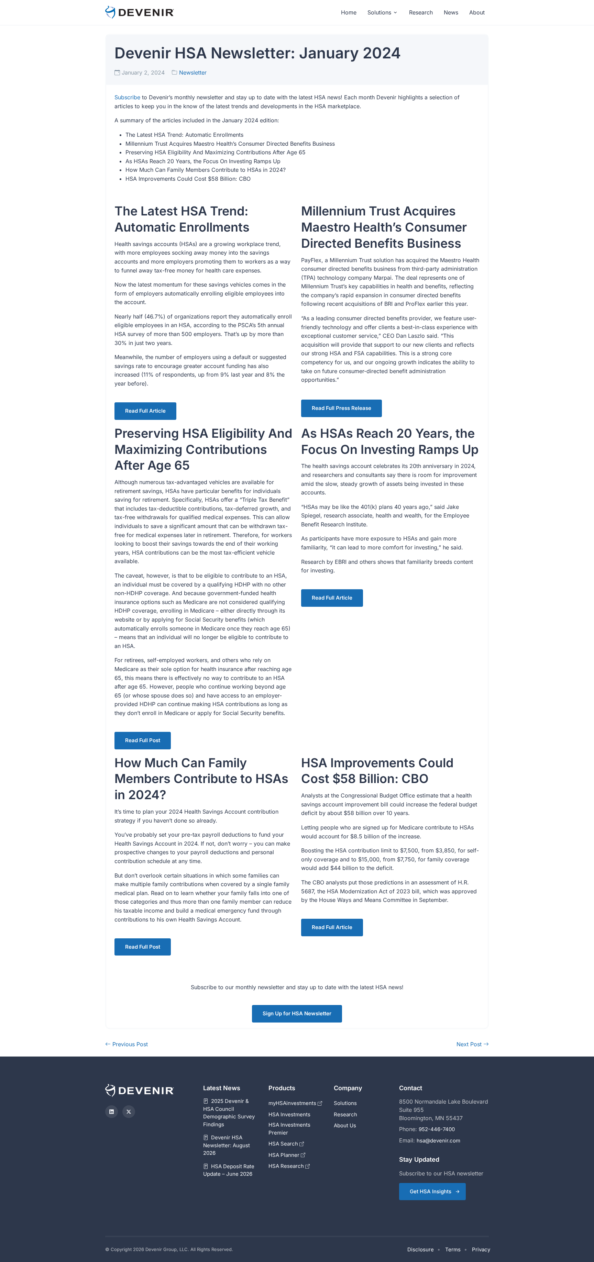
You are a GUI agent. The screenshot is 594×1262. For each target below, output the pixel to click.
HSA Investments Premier (289, 1128)
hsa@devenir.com (438, 1140)
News (451, 12)
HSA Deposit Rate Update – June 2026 (228, 1170)
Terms (453, 1249)
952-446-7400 (437, 1129)
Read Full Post (142, 740)
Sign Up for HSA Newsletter (297, 1013)
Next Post (469, 1044)
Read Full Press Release (341, 408)
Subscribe (127, 97)
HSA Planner (284, 1155)
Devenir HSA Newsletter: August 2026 (226, 1145)
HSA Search (283, 1143)
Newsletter (193, 72)
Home (348, 12)
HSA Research (286, 1166)
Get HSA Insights (430, 1191)
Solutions (379, 12)
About (477, 12)
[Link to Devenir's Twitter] (128, 1111)
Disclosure (420, 1249)
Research (421, 12)
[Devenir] (139, 12)
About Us (345, 1125)
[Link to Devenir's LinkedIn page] (111, 1111)
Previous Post (129, 1044)
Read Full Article (145, 410)
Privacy (481, 1249)
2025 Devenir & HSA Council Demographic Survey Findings (229, 1113)
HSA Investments (289, 1114)
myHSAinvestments (293, 1103)
